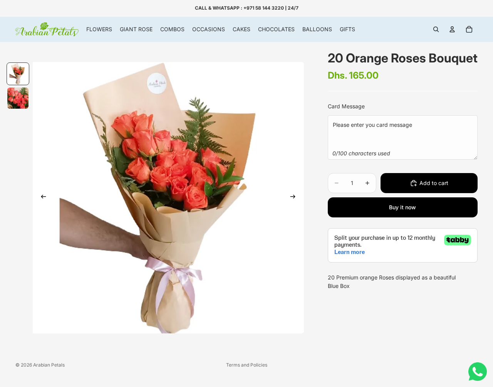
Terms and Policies (246, 365)
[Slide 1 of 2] (18, 73)
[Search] (436, 29)
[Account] (452, 29)
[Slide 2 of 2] (18, 98)
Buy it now (402, 207)
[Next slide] (295, 197)
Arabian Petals (49, 365)
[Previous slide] (41, 197)
